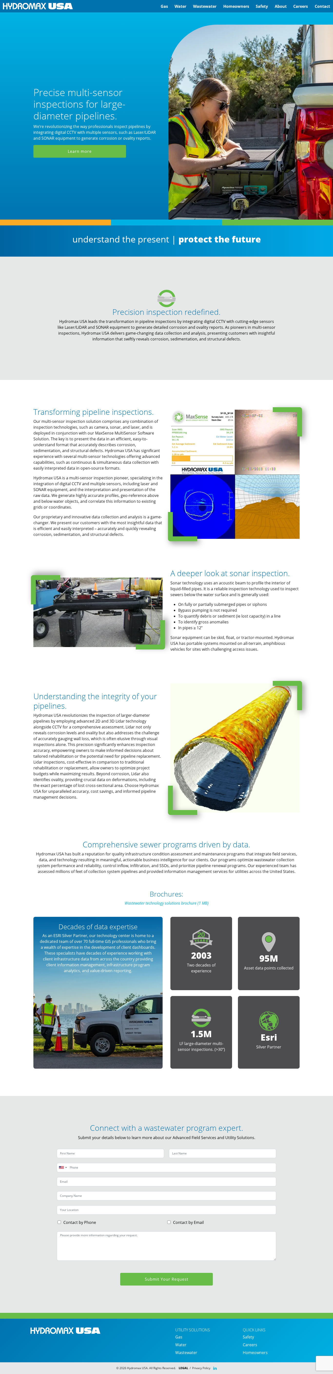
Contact (322, 6)
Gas (164, 6)
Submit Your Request (166, 1279)
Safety (262, 6)
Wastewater (204, 6)
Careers (300, 6)
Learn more (80, 151)
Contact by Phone (79, 1222)
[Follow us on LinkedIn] (215, 1368)
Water (180, 6)
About (281, 6)
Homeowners (236, 6)
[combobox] (62, 1167)
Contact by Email (188, 1222)
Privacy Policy (201, 1368)
